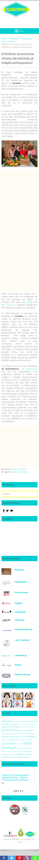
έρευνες (21, 730)
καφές (9, 740)
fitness (13, 721)
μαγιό (29, 739)
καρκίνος (5, 740)
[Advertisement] (19, 190)
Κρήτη (11, 727)
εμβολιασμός (15, 736)
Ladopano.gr (21, 655)
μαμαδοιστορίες (9, 743)
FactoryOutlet (21, 592)
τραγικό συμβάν (16, 757)
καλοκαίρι (31, 736)
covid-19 (6, 721)
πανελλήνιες (22, 751)
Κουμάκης (19, 569)
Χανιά (33, 727)
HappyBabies (21, 581)
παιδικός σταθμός (12, 751)
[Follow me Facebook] (4, 511)
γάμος (26, 733)
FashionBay (20, 612)
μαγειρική (24, 740)
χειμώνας (26, 757)
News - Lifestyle (19, 469)
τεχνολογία (28, 754)
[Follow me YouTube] (11, 511)
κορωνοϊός (16, 739)
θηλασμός (22, 737)
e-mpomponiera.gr (24, 629)
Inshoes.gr (20, 620)
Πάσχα (16, 726)
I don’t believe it (22, 640)
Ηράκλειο (5, 727)
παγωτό (19, 744)
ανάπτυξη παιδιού (6, 733)
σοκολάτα (12, 754)
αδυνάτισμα (29, 730)
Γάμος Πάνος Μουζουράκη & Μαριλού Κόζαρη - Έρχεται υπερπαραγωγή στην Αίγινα (15, 777)
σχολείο (20, 754)
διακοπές (5, 736)
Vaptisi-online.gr (23, 674)
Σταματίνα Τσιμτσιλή (25, 727)
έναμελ (18, 664)
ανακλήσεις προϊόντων (17, 733)
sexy (23, 721)
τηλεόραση (6, 757)
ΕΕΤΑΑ (33, 724)
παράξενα (29, 751)
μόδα (28, 302)
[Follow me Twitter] (8, 511)
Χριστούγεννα (10, 730)
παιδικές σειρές (21, 748)
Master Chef (18, 721)
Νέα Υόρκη (7, 304)
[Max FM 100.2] (15, 814)
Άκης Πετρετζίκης (31, 721)
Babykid (18, 603)
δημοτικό (31, 733)
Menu (21, 31)
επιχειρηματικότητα (19, 471)
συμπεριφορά (31, 368)
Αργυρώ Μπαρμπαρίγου (13, 724)
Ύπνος (3, 724)
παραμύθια (5, 754)
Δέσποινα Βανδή (26, 724)
